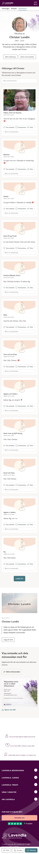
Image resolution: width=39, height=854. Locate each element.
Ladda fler (19, 578)
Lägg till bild (8, 639)
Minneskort (23, 8)
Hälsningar (5, 8)
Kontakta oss (20, 818)
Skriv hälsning (10, 57)
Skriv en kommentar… (12, 132)
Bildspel (14, 8)
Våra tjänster (9, 792)
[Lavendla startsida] (8, 3)
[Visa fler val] (35, 127)
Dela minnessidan (27, 57)
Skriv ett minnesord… (10, 81)
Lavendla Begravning (13, 770)
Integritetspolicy (7, 846)
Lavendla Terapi (10, 785)
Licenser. (16, 846)
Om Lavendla (8, 799)
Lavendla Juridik (10, 778)
